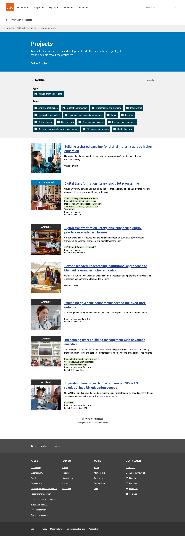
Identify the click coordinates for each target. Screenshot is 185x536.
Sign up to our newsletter (136, 473)
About (96, 468)
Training (65, 473)
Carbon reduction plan (76, 529)
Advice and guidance (39, 515)
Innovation (16, 20)
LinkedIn (132, 478)
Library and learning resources (43, 499)
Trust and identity (38, 510)
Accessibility (94, 529)
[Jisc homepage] (10, 7)
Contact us (83, 7)
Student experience (39, 504)
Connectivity (36, 468)
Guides (65, 468)
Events (65, 483)
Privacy (44, 529)
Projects (28, 20)
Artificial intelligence (26, 28)
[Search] (177, 7)
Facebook (133, 489)
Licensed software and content (44, 489)
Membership (99, 473)
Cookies (34, 529)
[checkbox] (48, 94)
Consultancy (67, 478)
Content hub (99, 483)
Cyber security (37, 473)
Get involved (99, 478)
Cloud (33, 478)
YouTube (133, 494)
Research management (41, 494)
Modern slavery (56, 529)
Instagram (133, 483)
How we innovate (48, 28)
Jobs (96, 489)
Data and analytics (38, 483)
